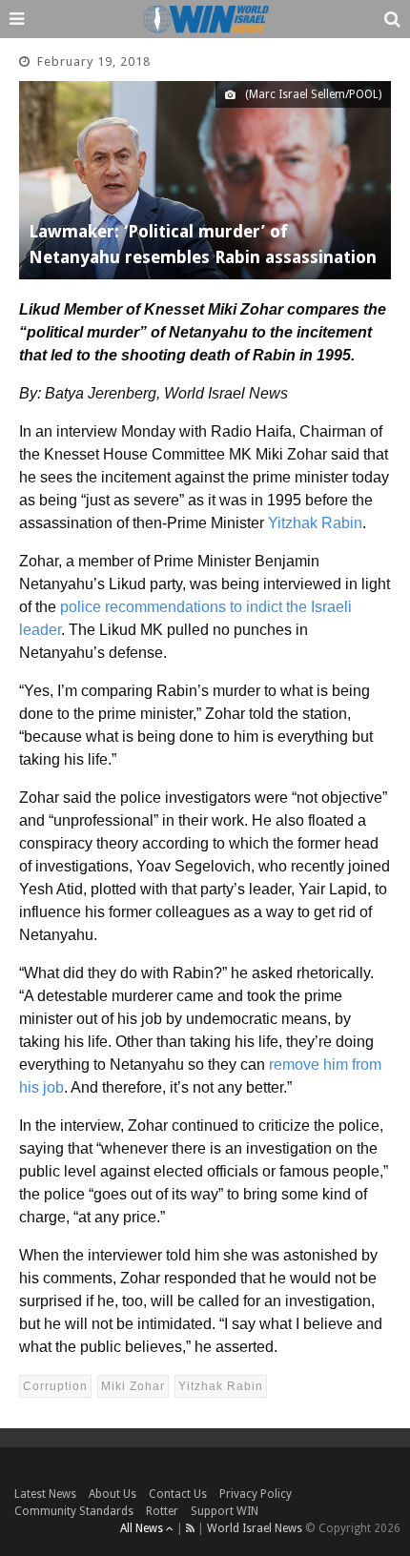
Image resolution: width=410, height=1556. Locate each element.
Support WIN (224, 1511)
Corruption (55, 1386)
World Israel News (254, 1528)
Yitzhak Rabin (315, 523)
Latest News (45, 1494)
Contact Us (178, 1494)
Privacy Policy (255, 1494)
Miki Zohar (133, 1386)
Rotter (162, 1511)
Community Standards (73, 1511)
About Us (112, 1494)
